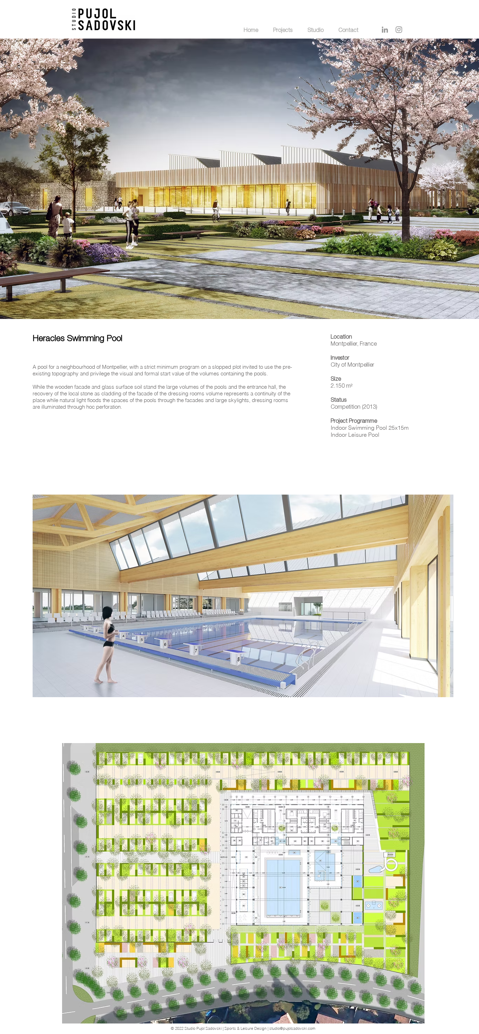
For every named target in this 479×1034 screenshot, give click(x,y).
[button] (243, 596)
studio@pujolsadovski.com (292, 1028)
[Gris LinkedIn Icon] (384, 29)
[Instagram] (398, 29)
